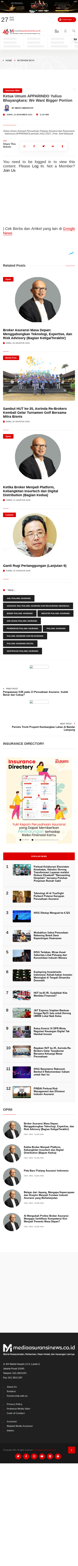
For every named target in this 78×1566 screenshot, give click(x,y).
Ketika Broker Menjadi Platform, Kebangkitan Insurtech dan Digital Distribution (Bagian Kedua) (30, 491)
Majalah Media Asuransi (20, 1426)
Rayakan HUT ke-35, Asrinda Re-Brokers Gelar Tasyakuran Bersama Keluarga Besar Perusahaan (52, 1052)
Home (9, 60)
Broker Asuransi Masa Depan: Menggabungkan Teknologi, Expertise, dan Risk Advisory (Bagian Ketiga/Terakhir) (37, 334)
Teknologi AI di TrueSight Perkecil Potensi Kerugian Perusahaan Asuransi (49, 896)
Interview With (25, 60)
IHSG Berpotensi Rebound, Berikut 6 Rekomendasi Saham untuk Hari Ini (52, 1072)
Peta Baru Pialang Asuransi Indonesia (46, 1170)
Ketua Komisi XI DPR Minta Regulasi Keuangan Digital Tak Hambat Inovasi (51, 1031)
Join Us (9, 170)
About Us (12, 1387)
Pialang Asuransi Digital (20, 644)
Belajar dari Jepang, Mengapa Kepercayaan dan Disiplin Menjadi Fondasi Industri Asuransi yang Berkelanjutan (49, 1195)
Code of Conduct (16, 1413)
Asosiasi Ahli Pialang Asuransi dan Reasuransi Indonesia (38, 606)
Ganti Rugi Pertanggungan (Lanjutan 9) (34, 566)
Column (9, 515)
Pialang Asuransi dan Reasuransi (25, 636)
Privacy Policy (14, 1404)
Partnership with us (17, 1396)
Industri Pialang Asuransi (55, 613)
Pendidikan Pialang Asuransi (22, 628)
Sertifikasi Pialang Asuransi (22, 651)
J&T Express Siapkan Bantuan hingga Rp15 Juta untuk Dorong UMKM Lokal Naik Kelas (52, 1013)
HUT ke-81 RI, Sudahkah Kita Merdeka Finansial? (50, 994)
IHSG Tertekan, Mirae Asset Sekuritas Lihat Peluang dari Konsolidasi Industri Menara (50, 955)
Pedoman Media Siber (18, 1408)
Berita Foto (11, 358)
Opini (8, 279)
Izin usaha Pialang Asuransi (22, 621)
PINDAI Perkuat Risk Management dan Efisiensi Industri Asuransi (49, 1091)
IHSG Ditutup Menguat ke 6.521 (52, 912)
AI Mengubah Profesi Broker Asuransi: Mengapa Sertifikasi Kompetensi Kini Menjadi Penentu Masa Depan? (46, 1218)
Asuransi (12, 1421)
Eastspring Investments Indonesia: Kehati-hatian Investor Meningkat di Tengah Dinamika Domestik (53, 976)
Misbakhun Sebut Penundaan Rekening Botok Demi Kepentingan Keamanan (51, 935)
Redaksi (11, 1391)
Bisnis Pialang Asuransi (20, 613)
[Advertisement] (39, 1292)
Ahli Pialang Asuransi (19, 598)
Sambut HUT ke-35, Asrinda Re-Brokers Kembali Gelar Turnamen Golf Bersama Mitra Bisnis (35, 412)
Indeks (10, 1430)
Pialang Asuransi (56, 628)
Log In (38, 166)
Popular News (39, 856)
